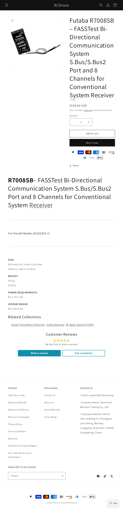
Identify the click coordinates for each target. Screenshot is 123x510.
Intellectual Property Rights (22, 445)
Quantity (74, 115)
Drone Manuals (52, 409)
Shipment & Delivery (18, 409)
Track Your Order (16, 395)
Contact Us (49, 395)
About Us (49, 402)
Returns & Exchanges (18, 417)
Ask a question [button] (83, 353)
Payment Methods (17, 402)
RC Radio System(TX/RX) (80, 324)
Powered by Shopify (68, 503)
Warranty (12, 438)
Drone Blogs (50, 417)
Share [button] (76, 165)
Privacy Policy (15, 424)
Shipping (88, 110)
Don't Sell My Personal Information (19, 455)
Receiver (41, 205)
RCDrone (56, 503)
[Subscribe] (62, 476)
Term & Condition (17, 431)
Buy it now (92, 142)
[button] (6, 5)
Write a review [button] (39, 353)
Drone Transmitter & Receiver (28, 324)
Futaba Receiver (55, 324)
